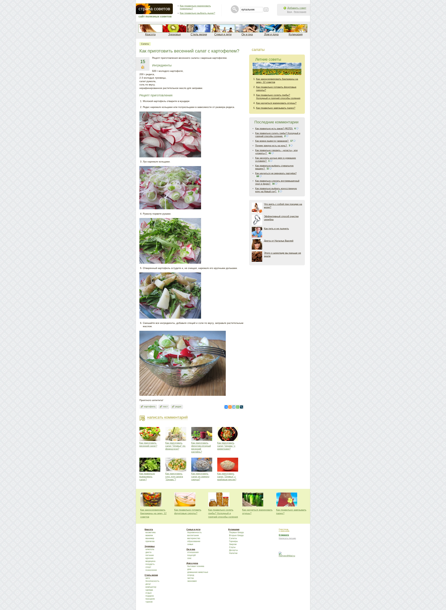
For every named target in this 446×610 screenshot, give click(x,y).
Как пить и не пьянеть (276, 228)
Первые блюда (236, 532)
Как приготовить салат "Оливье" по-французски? (175, 446)
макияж (149, 535)
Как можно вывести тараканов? (272, 141)
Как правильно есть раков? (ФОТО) (274, 128)
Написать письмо (287, 538)
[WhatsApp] (237, 407)
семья (190, 544)
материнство (193, 538)
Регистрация (300, 12)
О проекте (284, 535)
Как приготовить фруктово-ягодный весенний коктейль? (201, 447)
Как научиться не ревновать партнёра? (276, 173)
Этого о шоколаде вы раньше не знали (282, 254)
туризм (148, 602)
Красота (150, 34)
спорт (148, 567)
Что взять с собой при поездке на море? (283, 206)
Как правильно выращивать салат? (147, 476)
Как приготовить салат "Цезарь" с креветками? (226, 446)
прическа (150, 541)
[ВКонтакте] (226, 407)
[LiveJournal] (241, 407)
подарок (149, 596)
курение (149, 558)
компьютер (150, 587)
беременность (194, 532)
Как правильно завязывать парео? (275, 107)
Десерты (233, 550)
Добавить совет (296, 7)
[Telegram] (233, 407)
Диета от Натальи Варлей (278, 240)
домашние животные (197, 572)
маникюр (149, 538)
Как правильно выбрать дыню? (197, 13)
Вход (290, 12)
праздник (150, 599)
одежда (149, 590)
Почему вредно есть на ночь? (271, 145)
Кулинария (296, 34)
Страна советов (154, 8)
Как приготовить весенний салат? (148, 444)
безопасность (152, 581)
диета (148, 552)
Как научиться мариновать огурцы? (276, 103)
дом (189, 569)
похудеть (150, 564)
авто (147, 578)
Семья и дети (223, 34)
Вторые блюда (236, 535)
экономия (192, 581)
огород (190, 575)
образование (193, 541)
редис (178, 406)
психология (151, 570)
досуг (148, 584)
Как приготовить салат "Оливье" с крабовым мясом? (226, 476)
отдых (148, 593)
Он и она (247, 34)
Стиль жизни (199, 34)
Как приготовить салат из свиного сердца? (200, 476)
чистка (190, 578)
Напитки (233, 553)
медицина (150, 561)
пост (165, 406)
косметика (150, 532)
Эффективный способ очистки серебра (281, 218)
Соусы (232, 547)
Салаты (145, 44)
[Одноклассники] (230, 407)
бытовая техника (195, 566)
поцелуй (191, 555)
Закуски (233, 544)
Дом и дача (271, 34)
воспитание (193, 535)
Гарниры (233, 541)
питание (149, 555)
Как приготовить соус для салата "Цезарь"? (174, 476)
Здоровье (174, 34)
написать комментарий (167, 417)
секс (189, 558)
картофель (150, 406)
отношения (193, 552)
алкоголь (149, 549)
